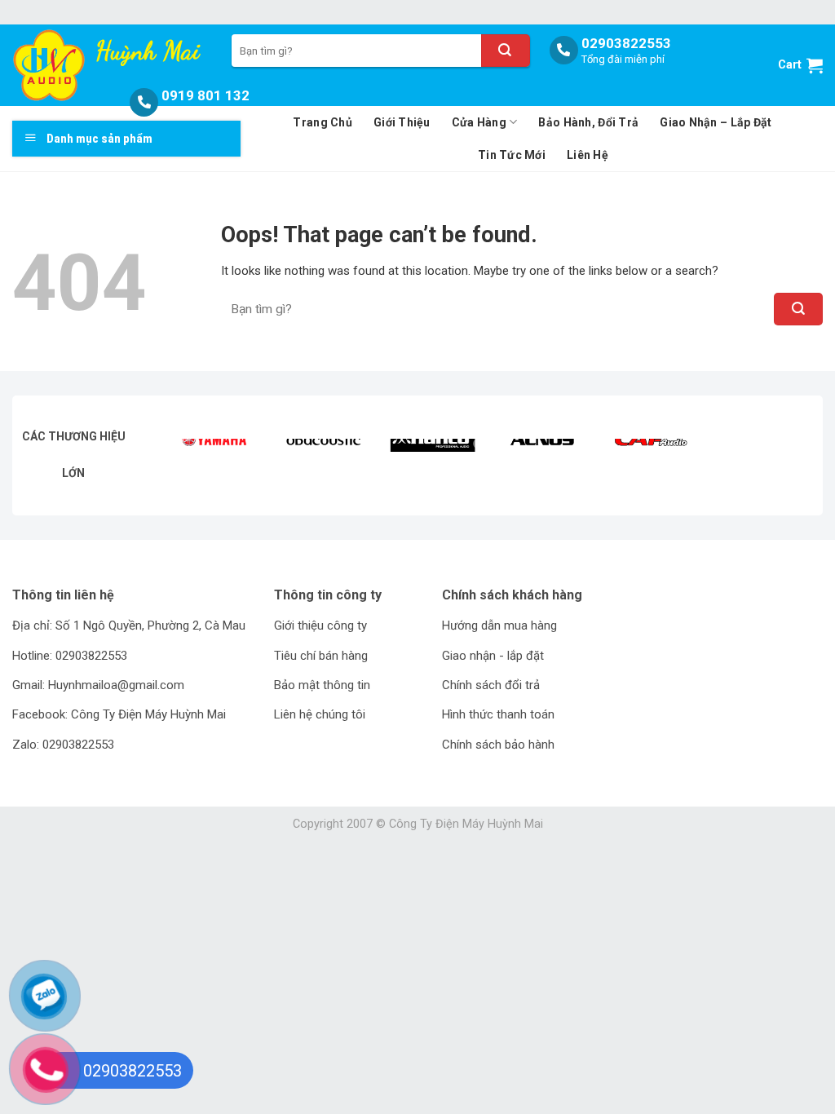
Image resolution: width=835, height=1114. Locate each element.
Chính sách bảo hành (498, 744)
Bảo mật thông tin (322, 685)
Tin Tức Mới (512, 154)
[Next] (781, 464)
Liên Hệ (587, 154)
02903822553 (626, 43)
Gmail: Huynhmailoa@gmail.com (98, 685)
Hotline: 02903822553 (69, 655)
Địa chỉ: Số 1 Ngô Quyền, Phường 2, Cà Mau (128, 625)
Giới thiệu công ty (320, 625)
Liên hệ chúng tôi (319, 714)
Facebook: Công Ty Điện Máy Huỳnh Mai (119, 714)
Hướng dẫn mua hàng (499, 625)
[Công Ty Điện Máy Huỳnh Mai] (51, 65)
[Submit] (505, 50)
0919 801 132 (205, 95)
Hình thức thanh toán (498, 714)
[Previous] (193, 464)
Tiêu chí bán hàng (321, 655)
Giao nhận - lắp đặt (493, 655)
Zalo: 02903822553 (63, 744)
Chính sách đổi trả (491, 685)
